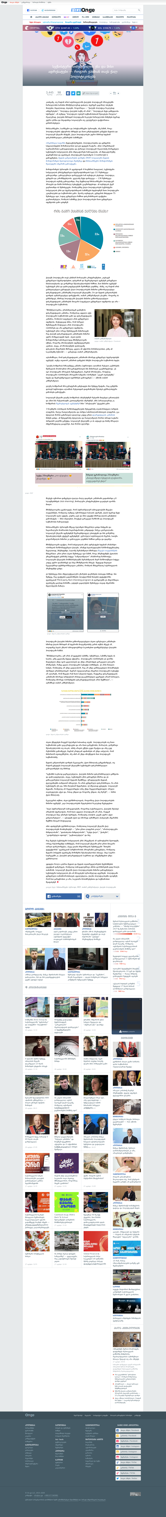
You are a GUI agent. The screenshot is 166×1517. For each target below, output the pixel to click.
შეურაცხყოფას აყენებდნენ (68, 403)
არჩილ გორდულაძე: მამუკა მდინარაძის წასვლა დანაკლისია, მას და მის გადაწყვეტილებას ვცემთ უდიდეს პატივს (46, 964)
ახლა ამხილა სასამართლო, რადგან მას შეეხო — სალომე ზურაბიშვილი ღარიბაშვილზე (128, 1400)
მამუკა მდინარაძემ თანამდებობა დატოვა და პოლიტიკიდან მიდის (127, 1197)
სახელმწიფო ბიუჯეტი (62, 1433)
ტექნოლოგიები (60, 1442)
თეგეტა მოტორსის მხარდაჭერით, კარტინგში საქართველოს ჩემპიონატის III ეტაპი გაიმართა (127, 1282)
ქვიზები (96, 17)
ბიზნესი (57, 1431)
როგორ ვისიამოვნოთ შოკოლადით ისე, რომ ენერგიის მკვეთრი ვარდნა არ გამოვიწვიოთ (127, 1170)
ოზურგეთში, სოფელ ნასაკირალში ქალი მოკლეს (39, 924)
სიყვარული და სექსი (92, 1461)
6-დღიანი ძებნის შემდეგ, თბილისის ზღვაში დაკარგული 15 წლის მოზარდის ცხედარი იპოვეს (37, 1053)
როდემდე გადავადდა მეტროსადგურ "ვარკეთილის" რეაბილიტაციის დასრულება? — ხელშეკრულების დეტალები (66, 1014)
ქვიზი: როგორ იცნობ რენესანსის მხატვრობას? (95, 1170)
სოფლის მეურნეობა (62, 1436)
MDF (79, 887)
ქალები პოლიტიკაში (108, 887)
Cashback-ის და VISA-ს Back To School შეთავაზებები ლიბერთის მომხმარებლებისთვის (66, 1209)
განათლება (29, 1450)
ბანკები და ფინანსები (62, 1428)
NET (66, 17)
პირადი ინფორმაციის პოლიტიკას (93, 1500)
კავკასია (28, 1436)
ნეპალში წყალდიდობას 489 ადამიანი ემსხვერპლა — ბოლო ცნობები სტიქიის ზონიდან (37, 1092)
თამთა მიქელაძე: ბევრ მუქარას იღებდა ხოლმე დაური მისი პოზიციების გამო (95, 1053)
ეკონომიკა (126, 22)
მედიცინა (88, 1431)
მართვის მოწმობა (39, 2)
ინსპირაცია (89, 1464)
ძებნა (49, 2)
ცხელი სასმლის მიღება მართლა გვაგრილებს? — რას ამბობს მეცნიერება (127, 1112)
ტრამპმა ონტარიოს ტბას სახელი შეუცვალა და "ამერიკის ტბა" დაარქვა (95, 1014)
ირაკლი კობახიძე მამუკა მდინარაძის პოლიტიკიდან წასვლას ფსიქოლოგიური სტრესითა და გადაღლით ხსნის (95, 1131)
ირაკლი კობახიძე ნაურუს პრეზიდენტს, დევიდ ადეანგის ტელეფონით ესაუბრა (127, 1084)
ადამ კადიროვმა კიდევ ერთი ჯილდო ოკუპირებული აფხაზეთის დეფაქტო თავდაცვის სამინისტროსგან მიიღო (68, 928)
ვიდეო (75, 17)
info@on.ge (38, 1495)
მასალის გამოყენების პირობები (121, 1415)
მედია (27, 1466)
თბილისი (28, 1455)
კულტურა (59, 1451)
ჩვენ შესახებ (78, 1415)
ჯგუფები (33, 10)
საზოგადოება (114, 22)
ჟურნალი (56, 17)
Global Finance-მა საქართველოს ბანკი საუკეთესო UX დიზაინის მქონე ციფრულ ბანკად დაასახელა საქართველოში (95, 1248)
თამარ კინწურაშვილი (90, 887)
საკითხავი (108, 17)
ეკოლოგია (29, 1447)
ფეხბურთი (59, 1462)
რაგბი (57, 1465)
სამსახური (89, 1458)
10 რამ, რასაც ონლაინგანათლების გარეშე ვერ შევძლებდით (127, 1254)
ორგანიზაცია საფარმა (55, 143)
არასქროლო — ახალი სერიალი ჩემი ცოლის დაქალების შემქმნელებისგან (126, 1386)
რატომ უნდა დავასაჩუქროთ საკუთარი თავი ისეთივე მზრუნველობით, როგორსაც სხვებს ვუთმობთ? (66, 1170)
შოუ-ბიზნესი (59, 1456)
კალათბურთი (60, 1468)
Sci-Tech (59, 1439)
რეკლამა (131, 17)
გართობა (88, 1453)
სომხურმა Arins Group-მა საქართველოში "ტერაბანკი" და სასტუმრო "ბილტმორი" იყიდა (37, 1014)
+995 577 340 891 (51, 1495)
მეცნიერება (59, 1447)
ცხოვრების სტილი (94, 1439)
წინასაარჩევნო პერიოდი (66, 887)
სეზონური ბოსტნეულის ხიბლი (37, 1248)
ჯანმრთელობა (92, 1425)
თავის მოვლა (90, 1436)
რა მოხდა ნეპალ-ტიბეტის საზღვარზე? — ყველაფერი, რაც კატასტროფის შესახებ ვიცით (66, 1248)
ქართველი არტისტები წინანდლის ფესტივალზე (127, 1310)
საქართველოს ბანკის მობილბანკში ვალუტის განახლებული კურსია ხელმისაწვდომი (37, 1170)
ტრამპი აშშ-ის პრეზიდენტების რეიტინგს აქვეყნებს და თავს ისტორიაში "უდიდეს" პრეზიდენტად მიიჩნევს (96, 927)
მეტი (134, 22)
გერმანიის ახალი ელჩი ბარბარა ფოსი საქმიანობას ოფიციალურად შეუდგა (127, 1055)
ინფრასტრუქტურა (31, 1464)
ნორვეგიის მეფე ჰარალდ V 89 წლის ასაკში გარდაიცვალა (37, 1131)
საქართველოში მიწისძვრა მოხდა (66, 1053)
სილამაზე (88, 1442)
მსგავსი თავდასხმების (107, 550)
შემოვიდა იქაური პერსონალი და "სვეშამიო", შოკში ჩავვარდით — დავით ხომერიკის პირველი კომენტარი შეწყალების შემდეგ (89, 964)
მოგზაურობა (89, 1445)
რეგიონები (29, 1458)
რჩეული (120, 17)
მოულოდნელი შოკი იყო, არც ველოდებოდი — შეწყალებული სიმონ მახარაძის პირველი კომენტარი (95, 1092)
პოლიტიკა (103, 22)
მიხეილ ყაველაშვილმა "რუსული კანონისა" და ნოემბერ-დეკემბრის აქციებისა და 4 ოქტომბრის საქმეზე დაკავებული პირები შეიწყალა (66, 1131)
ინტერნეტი (59, 1445)
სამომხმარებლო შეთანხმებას (68, 1500)
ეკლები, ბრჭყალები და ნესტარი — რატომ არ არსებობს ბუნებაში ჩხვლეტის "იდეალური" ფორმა (127, 1225)
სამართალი (29, 1461)
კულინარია (89, 1450)
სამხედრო (28, 1441)
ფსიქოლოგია (90, 1428)
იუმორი (88, 1455)
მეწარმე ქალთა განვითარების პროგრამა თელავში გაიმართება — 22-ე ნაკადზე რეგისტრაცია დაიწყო (127, 1393)
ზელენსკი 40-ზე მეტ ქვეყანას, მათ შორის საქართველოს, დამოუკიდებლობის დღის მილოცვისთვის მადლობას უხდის (95, 1209)
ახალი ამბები (14, 2)
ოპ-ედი (85, 17)
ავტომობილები (90, 1447)
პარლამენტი (29, 1428)
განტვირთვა (26, 2)
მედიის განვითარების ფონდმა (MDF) (74, 158)
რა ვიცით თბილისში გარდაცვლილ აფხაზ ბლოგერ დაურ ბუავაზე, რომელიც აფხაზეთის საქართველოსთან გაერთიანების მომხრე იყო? (66, 1092)
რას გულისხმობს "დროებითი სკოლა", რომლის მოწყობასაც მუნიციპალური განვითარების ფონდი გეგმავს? (126, 1378)
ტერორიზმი (29, 1431)
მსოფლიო (29, 1433)
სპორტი (59, 1460)
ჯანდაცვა (28, 1453)
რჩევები (88, 1466)
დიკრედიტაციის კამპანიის (103, 415)
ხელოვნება (59, 1454)
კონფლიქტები (30, 1439)
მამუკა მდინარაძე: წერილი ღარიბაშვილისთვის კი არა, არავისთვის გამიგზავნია (127, 1141)
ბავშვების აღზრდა (91, 1433)
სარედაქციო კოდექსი (100, 1415)
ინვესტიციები (49, 10)
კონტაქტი (137, 1415)
